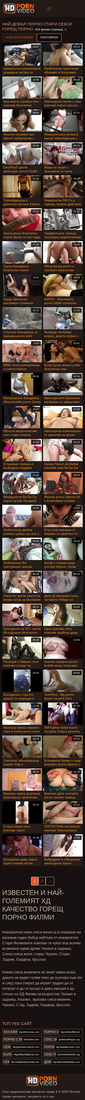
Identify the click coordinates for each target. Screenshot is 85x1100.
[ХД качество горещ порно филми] (41, 1081)
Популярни (49, 37)
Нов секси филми (19, 37)
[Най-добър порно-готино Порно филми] (19, 8)
